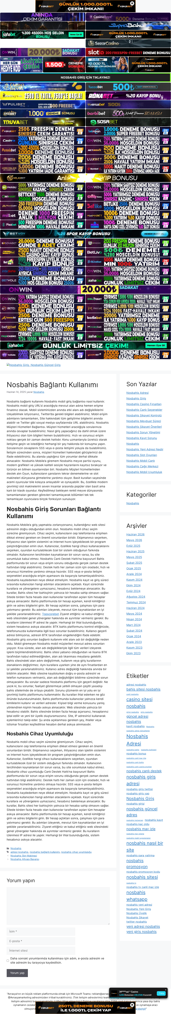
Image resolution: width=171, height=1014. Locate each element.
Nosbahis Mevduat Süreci (143, 421)
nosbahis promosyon (137, 863)
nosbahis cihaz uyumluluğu (76, 852)
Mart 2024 (133, 625)
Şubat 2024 (134, 630)
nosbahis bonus (136, 753)
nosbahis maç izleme (135, 834)
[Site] (42, 131)
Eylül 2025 (133, 545)
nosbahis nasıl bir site (144, 846)
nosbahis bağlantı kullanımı (45, 852)
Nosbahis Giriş (136, 398)
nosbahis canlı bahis (135, 762)
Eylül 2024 (133, 591)
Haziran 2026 (135, 534)
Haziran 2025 (135, 551)
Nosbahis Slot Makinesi (24, 855)
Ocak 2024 (133, 636)
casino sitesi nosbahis (139, 703)
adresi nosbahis (19, 852)
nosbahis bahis (132, 750)
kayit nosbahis (135, 726)
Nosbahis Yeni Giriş (138, 909)
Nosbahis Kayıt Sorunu (141, 438)
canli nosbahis (132, 694)
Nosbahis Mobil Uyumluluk (144, 472)
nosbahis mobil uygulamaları (138, 838)
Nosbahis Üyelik (136, 913)
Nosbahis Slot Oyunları (141, 455)
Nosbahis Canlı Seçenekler (144, 409)
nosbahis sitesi (142, 877)
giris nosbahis (147, 712)
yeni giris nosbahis (141, 931)
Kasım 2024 (134, 579)
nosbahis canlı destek (144, 771)
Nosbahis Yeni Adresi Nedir (144, 449)
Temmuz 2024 (136, 602)
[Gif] (85, 178)
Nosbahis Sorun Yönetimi (143, 432)
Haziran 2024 (135, 608)
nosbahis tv (131, 883)
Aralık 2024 (134, 574)
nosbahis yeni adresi (139, 904)
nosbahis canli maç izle (136, 758)
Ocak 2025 (133, 568)
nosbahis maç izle (140, 829)
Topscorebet (50, 614)
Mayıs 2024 (134, 613)
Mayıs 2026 (134, 540)
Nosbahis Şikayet (137, 917)
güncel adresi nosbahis (137, 719)
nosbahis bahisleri (148, 750)
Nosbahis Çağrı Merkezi (142, 466)
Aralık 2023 (134, 642)
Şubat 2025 (134, 562)
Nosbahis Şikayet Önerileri (144, 426)
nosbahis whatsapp (136, 896)
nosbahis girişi (135, 803)
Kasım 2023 (134, 647)
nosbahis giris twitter (139, 789)
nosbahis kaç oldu (137, 824)
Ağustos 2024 (135, 596)
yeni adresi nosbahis (143, 926)
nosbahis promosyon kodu (143, 871)
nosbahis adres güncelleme (138, 731)
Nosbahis (16, 848)
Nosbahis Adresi (137, 392)
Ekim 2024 (133, 585)
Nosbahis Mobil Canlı (140, 460)
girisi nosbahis (132, 712)
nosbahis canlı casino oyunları (139, 767)
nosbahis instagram (134, 820)
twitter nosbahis (136, 921)
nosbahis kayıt (154, 820)
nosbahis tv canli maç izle (142, 887)
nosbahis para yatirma (140, 855)
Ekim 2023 (133, 653)
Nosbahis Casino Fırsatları (143, 404)
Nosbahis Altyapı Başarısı (25, 859)
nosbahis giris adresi (141, 780)
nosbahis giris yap (137, 793)
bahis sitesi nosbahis (143, 689)
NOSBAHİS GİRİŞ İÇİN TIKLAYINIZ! (85, 77)
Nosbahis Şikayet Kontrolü (144, 415)
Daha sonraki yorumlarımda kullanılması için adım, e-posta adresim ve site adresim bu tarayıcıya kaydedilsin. (57, 960)
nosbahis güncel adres (141, 811)
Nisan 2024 (134, 619)
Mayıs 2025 (134, 557)
